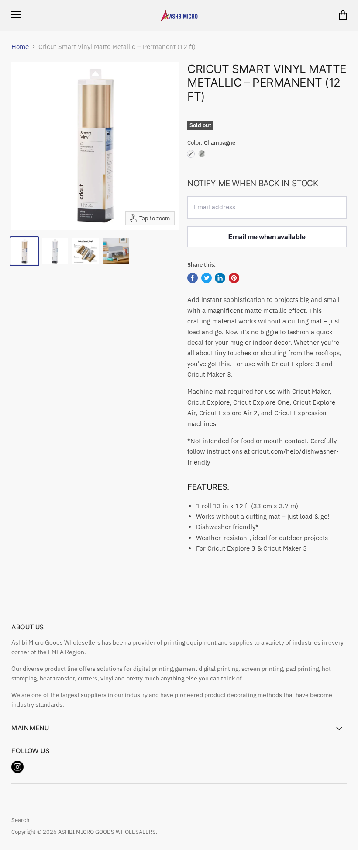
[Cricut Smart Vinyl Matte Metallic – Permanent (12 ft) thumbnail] (24, 251)
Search (20, 820)
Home (20, 46)
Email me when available (267, 236)
